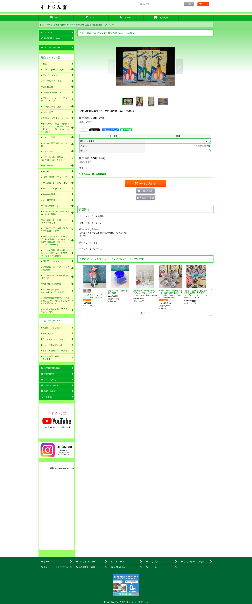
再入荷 (207, 146)
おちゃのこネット (121, 602)
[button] (196, 18)
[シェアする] (83, 130)
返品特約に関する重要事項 (94, 174)
